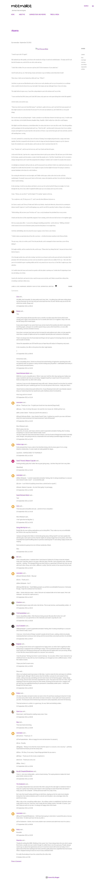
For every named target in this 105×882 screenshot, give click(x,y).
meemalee (21, 6)
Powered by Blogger (53, 877)
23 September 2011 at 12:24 (24, 470)
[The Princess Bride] (42, 49)
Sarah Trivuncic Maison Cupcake (26, 460)
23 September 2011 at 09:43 (24, 353)
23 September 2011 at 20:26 (24, 620)
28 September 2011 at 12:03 (24, 835)
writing (83, 69)
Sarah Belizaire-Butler (22, 373)
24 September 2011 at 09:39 (24, 717)
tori (17, 556)
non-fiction (84, 64)
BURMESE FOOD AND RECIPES (38, 14)
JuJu (17, 506)
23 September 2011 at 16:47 (24, 597)
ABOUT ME (22, 14)
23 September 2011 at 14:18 (24, 511)
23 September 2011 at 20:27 (24, 639)
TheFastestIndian (21, 613)
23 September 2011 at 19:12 (24, 608)
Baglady (18, 644)
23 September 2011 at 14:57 (24, 551)
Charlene (19, 602)
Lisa (17, 296)
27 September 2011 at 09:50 (24, 824)
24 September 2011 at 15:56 (24, 766)
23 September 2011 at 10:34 (24, 368)
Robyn (18, 693)
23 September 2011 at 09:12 (24, 306)
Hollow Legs (20, 444)
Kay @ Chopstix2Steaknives (24, 771)
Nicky (18, 829)
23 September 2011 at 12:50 (24, 490)
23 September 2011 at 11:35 (24, 439)
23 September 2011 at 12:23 (24, 455)
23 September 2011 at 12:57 (24, 501)
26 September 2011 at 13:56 (24, 779)
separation (84, 66)
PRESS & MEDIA (54, 14)
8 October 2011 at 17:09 (23, 857)
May (17, 722)
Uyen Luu (19, 711)
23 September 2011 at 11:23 (24, 421)
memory (83, 62)
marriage (83, 60)
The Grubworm (20, 784)
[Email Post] (56, 286)
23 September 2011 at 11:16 (24, 397)
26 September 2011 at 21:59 (24, 808)
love (82, 57)
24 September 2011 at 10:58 (24, 728)
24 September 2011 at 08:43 (24, 688)
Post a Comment (16, 861)
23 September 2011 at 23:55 (24, 666)
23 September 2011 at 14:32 (24, 522)
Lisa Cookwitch (20, 625)
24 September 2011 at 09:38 (24, 706)
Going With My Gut (21, 527)
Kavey (18, 311)
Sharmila (19, 840)
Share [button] (83, 48)
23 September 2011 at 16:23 (24, 568)
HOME (12, 14)
